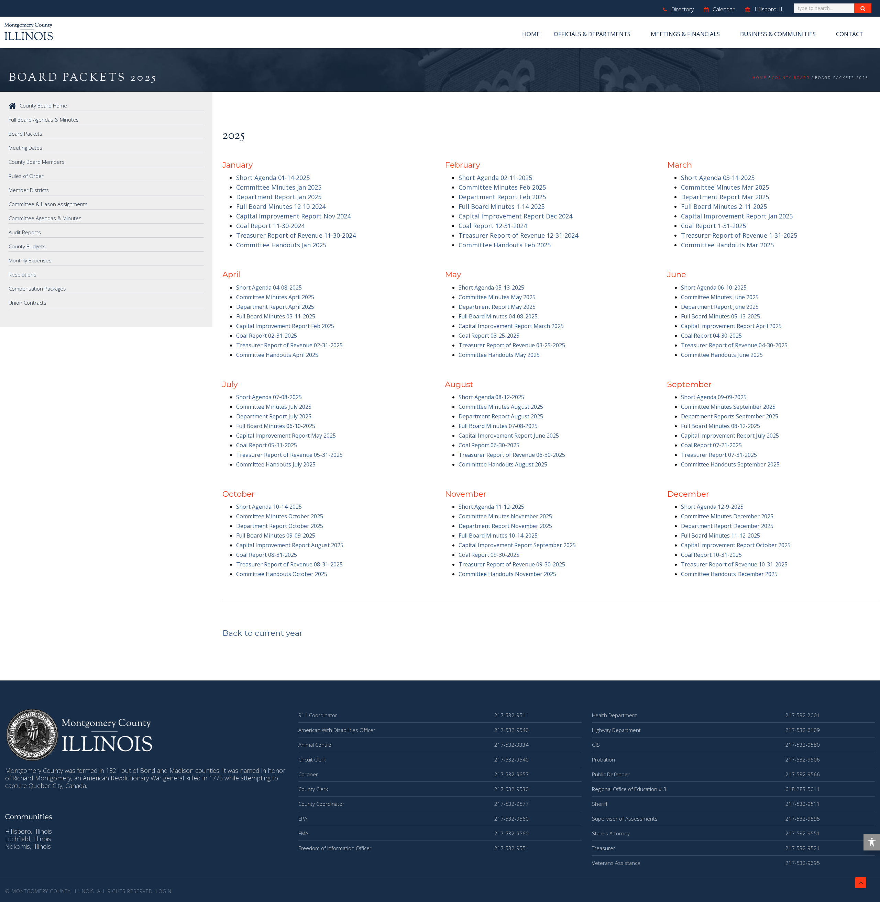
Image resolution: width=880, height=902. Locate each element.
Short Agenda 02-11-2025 (495, 177)
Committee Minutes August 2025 (501, 406)
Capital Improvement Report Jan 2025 (737, 216)
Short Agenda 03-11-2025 (718, 177)
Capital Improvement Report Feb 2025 (285, 326)
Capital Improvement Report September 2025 (517, 545)
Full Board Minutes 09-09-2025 (275, 535)
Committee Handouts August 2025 (503, 464)
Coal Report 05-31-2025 (266, 445)
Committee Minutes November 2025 (505, 516)
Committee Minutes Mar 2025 (725, 187)
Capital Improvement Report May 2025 (286, 435)
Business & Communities (778, 34)
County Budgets (27, 246)
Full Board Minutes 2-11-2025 (724, 206)
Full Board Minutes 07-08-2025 (498, 426)
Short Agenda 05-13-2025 (491, 287)
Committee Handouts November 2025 (507, 574)
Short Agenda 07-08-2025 (269, 397)
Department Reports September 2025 (729, 416)
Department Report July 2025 (273, 416)
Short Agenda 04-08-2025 (269, 287)
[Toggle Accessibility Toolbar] (872, 842)
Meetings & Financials (685, 34)
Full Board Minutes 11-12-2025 (720, 535)
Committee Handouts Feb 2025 (505, 245)
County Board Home (43, 105)
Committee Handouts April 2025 (277, 355)
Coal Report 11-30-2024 (270, 226)
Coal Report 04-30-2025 (711, 335)
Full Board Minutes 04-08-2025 (498, 316)
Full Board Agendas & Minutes (44, 119)
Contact (849, 34)
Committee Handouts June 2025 (722, 355)
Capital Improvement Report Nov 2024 (293, 216)
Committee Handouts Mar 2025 (727, 245)
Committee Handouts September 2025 (730, 464)
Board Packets (25, 133)
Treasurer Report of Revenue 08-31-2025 (289, 564)
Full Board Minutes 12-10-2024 (281, 206)
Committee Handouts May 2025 (499, 355)
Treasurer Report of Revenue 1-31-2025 (739, 235)
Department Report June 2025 (720, 307)
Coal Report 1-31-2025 (713, 226)
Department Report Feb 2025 (502, 197)
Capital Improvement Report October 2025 (736, 545)
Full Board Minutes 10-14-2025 (498, 535)
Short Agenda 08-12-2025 (491, 397)
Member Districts (29, 190)
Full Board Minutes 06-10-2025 (275, 426)
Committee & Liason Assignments (48, 204)
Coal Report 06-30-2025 (489, 445)
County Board (791, 77)
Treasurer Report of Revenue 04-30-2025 (734, 345)
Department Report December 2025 (727, 526)
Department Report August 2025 (501, 416)
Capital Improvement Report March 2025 (511, 326)
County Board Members (37, 161)
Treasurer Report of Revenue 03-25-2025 (512, 345)
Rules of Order (26, 175)
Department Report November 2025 (505, 526)
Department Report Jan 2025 (278, 197)
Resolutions (22, 274)
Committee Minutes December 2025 (727, 516)
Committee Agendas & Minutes (45, 218)
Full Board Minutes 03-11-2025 (275, 316)
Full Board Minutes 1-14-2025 (501, 206)
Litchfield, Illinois (28, 839)
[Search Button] (862, 8)
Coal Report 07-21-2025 (711, 445)
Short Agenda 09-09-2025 (714, 397)
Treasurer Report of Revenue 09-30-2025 (512, 564)
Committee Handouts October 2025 (281, 574)
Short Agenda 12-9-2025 (712, 506)
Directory (682, 9)
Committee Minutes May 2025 (497, 297)
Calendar (723, 9)
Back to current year (262, 633)
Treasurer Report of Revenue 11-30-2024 (296, 235)
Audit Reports (25, 232)
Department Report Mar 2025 (725, 197)
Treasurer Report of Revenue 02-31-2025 (289, 345)
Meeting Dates (25, 147)
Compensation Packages (37, 288)
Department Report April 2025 (275, 307)
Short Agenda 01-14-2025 (273, 177)
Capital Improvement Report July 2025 (730, 435)
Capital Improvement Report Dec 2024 (515, 216)
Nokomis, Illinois (28, 846)
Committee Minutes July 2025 (273, 406)
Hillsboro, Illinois (28, 831)
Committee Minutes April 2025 (275, 297)
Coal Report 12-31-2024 (493, 226)
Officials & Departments (592, 34)
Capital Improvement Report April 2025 (731, 326)
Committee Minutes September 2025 (728, 406)
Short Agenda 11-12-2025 (491, 506)
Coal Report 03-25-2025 (489, 335)
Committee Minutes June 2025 (720, 297)
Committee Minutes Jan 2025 (278, 187)
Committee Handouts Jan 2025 (281, 245)
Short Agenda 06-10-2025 (714, 287)
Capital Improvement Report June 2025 (509, 435)
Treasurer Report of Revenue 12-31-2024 (518, 235)
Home (531, 34)
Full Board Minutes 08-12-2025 (720, 426)
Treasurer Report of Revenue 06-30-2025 (512, 455)
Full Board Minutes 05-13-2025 (720, 316)
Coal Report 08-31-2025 (266, 555)
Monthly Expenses (30, 260)
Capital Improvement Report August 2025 (289, 545)
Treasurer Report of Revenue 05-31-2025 (289, 455)
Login (164, 891)
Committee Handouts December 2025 (729, 574)
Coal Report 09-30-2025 (489, 555)
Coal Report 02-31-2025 (266, 335)
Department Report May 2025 (497, 307)
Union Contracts (27, 302)
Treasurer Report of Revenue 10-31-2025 (734, 564)
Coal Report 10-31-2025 (711, 555)
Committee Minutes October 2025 (279, 516)
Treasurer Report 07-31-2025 (719, 455)
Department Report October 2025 (279, 526)
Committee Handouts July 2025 (276, 464)
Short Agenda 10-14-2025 (269, 506)
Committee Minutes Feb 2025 (502, 187)
